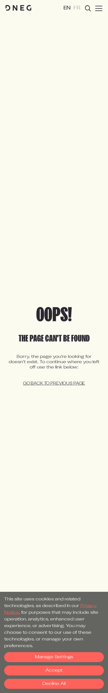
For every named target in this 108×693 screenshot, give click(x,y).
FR (77, 8)
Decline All (54, 684)
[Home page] (18, 8)
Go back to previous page (54, 383)
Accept (54, 670)
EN (67, 8)
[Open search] (88, 8)
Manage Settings (54, 657)
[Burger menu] (98, 8)
